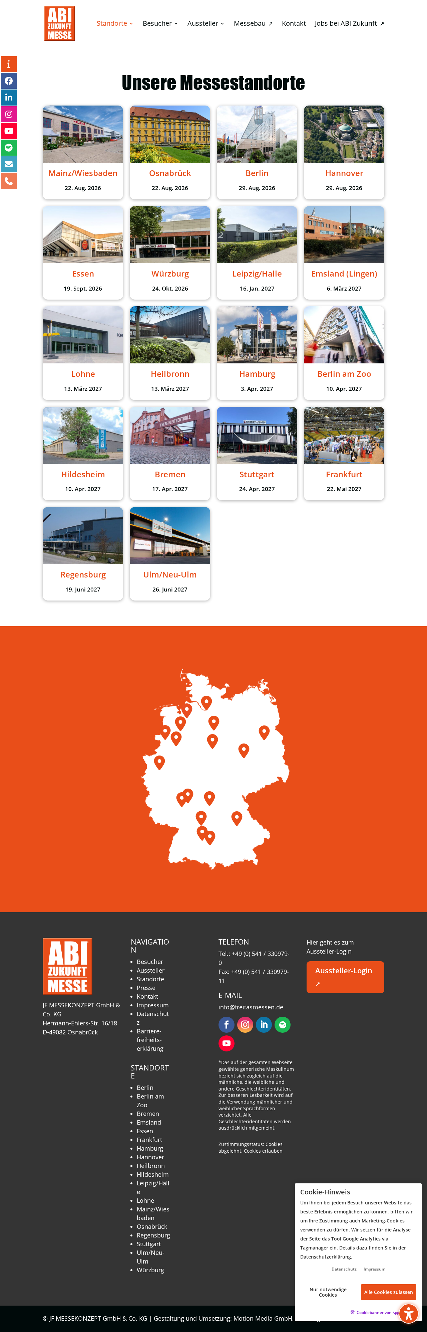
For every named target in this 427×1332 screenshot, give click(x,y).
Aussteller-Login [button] (343, 977)
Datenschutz (344, 1269)
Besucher (150, 962)
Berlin (145, 1088)
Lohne (145, 1200)
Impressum (153, 1005)
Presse (146, 988)
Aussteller (150, 970)
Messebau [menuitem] (253, 24)
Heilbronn (151, 1166)
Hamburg (150, 1148)
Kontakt (147, 996)
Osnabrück (152, 1226)
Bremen (148, 1114)
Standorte (150, 979)
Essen (145, 1131)
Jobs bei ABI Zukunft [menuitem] (349, 24)
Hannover (150, 1157)
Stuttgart (149, 1244)
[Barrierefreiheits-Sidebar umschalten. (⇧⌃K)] (409, 1314)
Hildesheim (153, 1174)
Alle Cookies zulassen (388, 1292)
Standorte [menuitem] (112, 24)
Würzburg (150, 1270)
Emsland (149, 1122)
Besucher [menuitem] (157, 24)
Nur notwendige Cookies (328, 1292)
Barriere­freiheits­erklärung (150, 1039)
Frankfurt (149, 1140)
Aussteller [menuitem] (202, 24)
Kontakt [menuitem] (294, 24)
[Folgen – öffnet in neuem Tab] (227, 1025)
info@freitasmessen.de (251, 1007)
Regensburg (153, 1235)
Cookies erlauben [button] (263, 1151)
